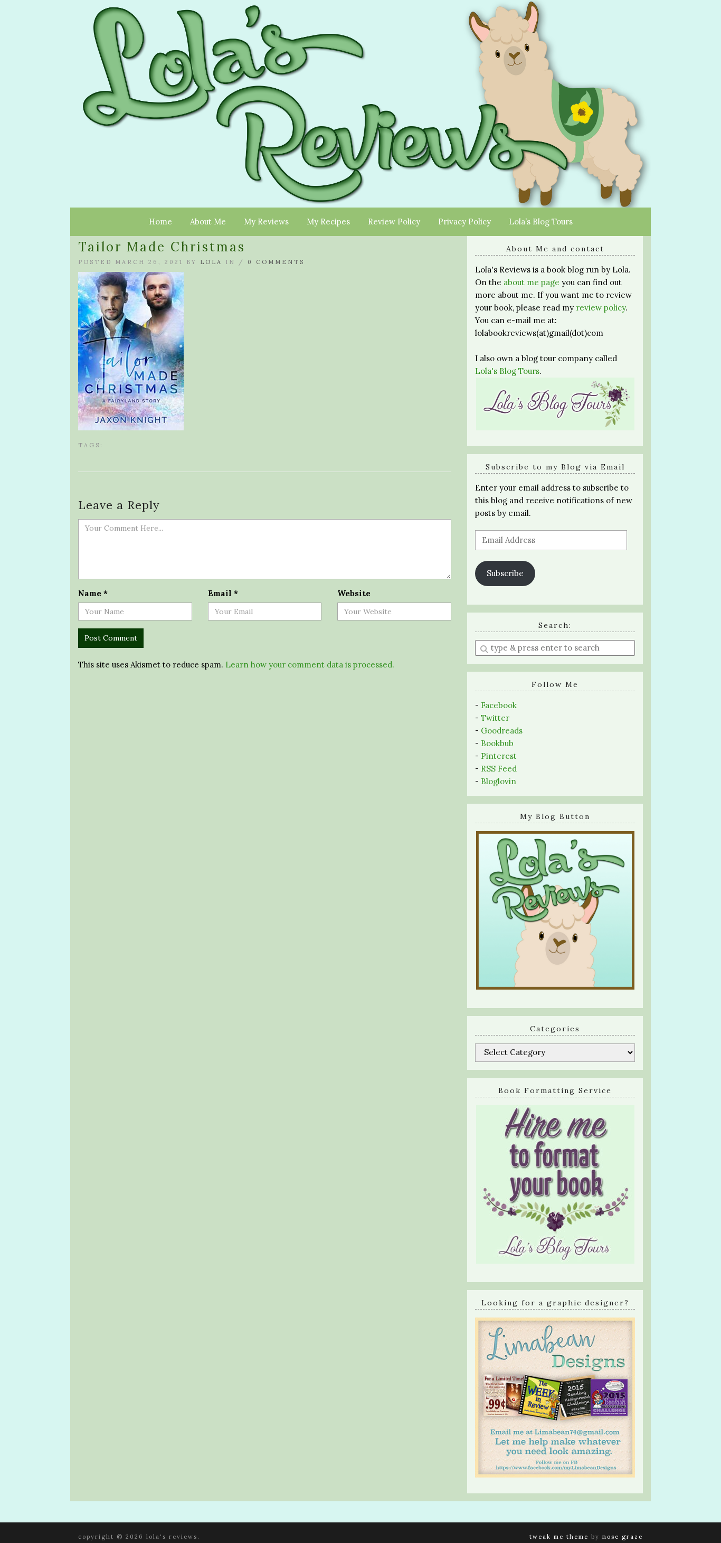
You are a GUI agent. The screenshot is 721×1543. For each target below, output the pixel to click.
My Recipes (328, 222)
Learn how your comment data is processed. (309, 665)
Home (160, 222)
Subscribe (505, 573)
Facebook (499, 705)
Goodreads (502, 731)
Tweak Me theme (559, 1536)
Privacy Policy (464, 222)
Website (354, 593)
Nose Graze (622, 1536)
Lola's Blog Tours (507, 371)
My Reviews (266, 222)
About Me (208, 222)
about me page (531, 282)
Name (93, 593)
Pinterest (499, 756)
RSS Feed (499, 769)
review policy (600, 308)
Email (223, 593)
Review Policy (394, 222)
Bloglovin (498, 781)
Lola (211, 262)
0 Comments (276, 262)
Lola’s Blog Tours (541, 222)
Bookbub (497, 743)
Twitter (495, 718)
